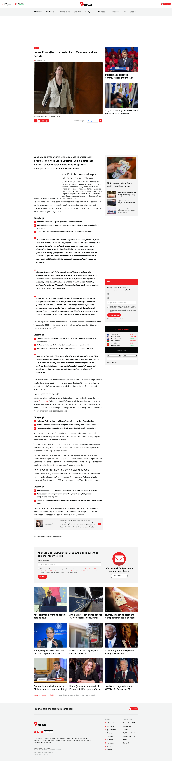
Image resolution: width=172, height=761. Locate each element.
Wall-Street (37, 749)
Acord (125, 740)
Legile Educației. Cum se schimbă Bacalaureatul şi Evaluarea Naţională (63, 232)
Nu (110, 298)
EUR (19, 3)
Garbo (46, 749)
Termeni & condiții (129, 736)
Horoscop (115, 12)
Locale (44, 695)
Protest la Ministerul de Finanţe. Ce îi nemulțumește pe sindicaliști (61, 345)
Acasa (36, 695)
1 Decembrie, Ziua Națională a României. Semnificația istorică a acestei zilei (65, 428)
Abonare (42, 577)
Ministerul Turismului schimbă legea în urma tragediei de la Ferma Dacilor (64, 421)
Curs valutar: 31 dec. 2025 (121, 329)
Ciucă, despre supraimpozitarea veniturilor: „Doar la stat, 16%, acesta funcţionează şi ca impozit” (63, 495)
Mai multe (119, 575)
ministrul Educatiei (57, 536)
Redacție (126, 730)
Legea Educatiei (41, 536)
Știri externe (65, 12)
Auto (124, 12)
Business (102, 12)
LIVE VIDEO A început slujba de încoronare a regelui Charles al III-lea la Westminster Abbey (68, 501)
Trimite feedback (114, 315)
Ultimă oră (38, 12)
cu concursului (82, 571)
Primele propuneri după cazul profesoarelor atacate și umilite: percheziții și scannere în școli (65, 339)
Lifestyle (89, 12)
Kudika (42, 749)
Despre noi (127, 726)
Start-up (58, 749)
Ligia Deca (49, 536)
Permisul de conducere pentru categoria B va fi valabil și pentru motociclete (65, 424)
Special (134, 12)
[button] (158, 4)
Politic (36, 48)
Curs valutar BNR (129, 723)
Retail (53, 749)
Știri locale (51, 12)
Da (110, 294)
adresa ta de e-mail (44, 560)
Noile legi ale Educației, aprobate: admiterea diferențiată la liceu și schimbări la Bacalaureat (66, 226)
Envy (50, 749)
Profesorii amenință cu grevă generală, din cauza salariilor (58, 221)
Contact (126, 743)
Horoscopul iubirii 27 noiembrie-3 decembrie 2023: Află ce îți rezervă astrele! (65, 490)
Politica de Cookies (129, 733)
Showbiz (77, 12)
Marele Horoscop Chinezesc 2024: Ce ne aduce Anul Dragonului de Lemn (63, 348)
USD (22, 3)
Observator (43, 401)
